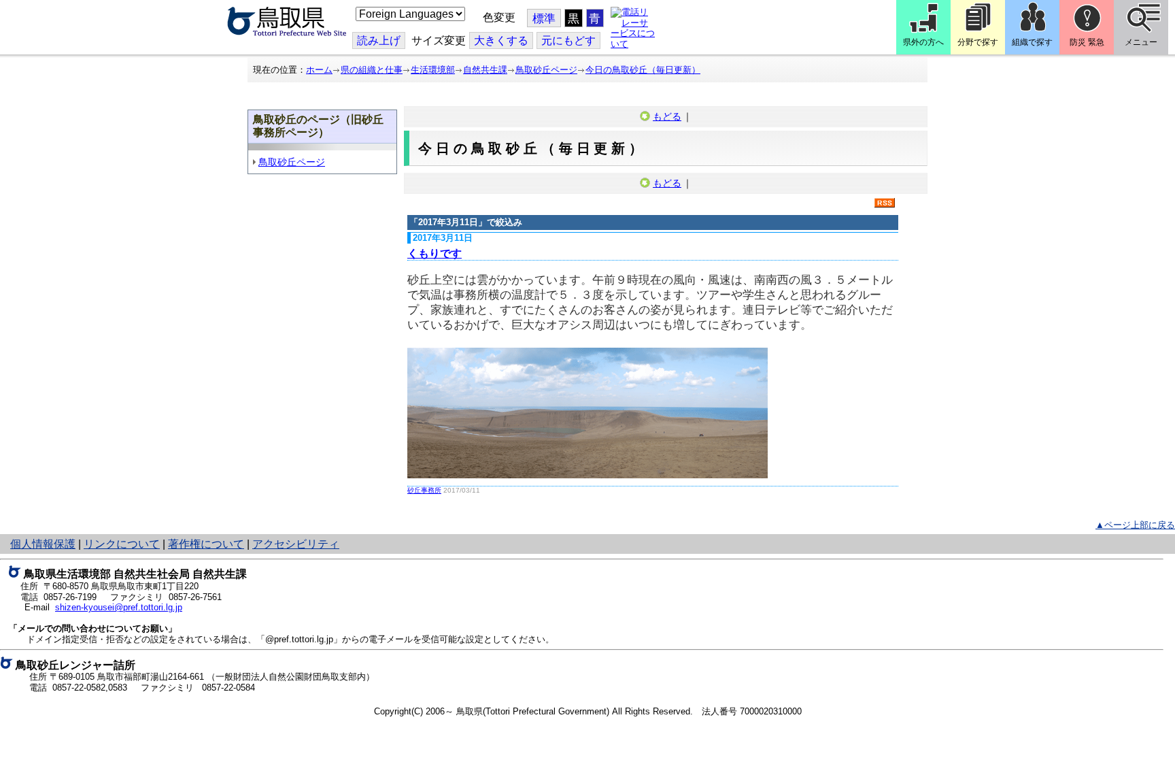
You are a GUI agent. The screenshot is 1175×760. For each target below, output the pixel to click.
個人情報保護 (42, 544)
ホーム (319, 70)
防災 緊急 (1087, 42)
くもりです (434, 253)
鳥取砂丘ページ (546, 70)
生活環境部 (433, 70)
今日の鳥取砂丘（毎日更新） (642, 70)
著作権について (206, 544)
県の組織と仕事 (372, 70)
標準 (544, 18)
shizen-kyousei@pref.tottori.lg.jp (118, 607)
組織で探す (1032, 42)
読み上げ (379, 40)
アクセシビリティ (295, 544)
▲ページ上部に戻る (1135, 525)
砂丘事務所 (424, 490)
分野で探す (977, 42)
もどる (667, 116)
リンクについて (122, 544)
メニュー (1141, 42)
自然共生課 (485, 70)
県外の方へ (923, 42)
